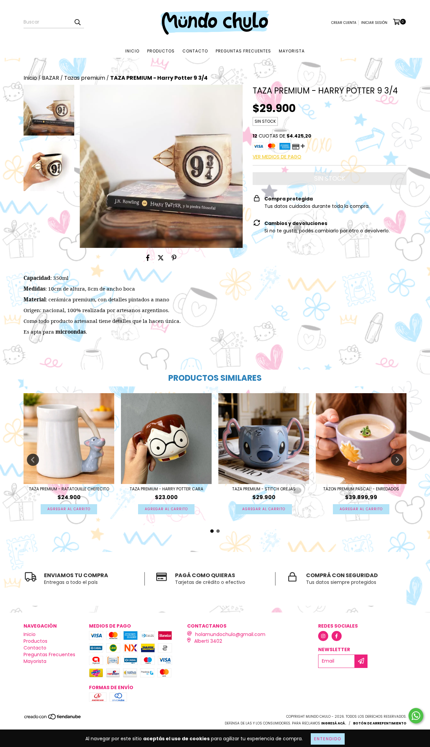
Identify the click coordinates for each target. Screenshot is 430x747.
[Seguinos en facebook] (337, 636)
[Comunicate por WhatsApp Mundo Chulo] (415, 715)
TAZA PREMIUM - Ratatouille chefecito (69, 489)
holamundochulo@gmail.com (230, 634)
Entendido (327, 739)
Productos (161, 51)
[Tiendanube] (53, 718)
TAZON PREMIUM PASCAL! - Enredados (361, 489)
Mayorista (292, 51)
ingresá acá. (333, 723)
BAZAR (50, 78)
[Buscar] (77, 22)
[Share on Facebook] (147, 258)
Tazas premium (84, 78)
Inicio (132, 51)
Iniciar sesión (374, 22)
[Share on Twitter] (161, 258)
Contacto (195, 51)
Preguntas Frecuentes (243, 51)
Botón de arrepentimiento (379, 723)
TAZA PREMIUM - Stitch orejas (264, 489)
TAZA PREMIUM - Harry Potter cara (166, 489)
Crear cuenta (343, 22)
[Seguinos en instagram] (323, 636)
